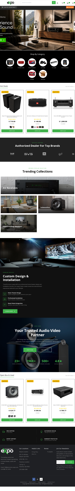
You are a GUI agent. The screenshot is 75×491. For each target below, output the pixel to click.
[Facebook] (33, 479)
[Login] (57, 3)
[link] (37, 30)
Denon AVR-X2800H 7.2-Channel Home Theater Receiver (63, 116)
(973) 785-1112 (23, 459)
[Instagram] (37, 479)
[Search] (54, 2)
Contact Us (45, 350)
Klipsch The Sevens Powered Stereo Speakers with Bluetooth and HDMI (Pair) (12, 116)
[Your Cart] (73, 3)
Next (71, 30)
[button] (12, 119)
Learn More (9, 311)
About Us (34, 454)
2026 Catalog (70, 7)
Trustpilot (50, 452)
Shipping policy (51, 482)
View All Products (69, 86)
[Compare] (67, 3)
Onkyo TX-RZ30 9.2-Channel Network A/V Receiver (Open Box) (63, 406)
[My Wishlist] (62, 3)
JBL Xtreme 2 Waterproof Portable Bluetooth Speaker (37, 115)
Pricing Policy (35, 452)
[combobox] (36, 2)
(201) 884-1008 (23, 469)
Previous (4, 30)
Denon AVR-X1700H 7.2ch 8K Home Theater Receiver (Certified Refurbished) (37, 406)
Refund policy (23, 482)
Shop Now (30, 350)
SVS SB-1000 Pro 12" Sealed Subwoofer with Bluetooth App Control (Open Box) (12, 406)
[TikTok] (41, 479)
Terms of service (41, 482)
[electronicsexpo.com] (10, 4)
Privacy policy (32, 482)
